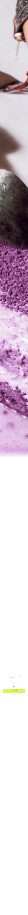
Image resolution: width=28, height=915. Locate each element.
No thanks (14, 694)
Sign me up (14, 690)
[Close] (26, 1)
